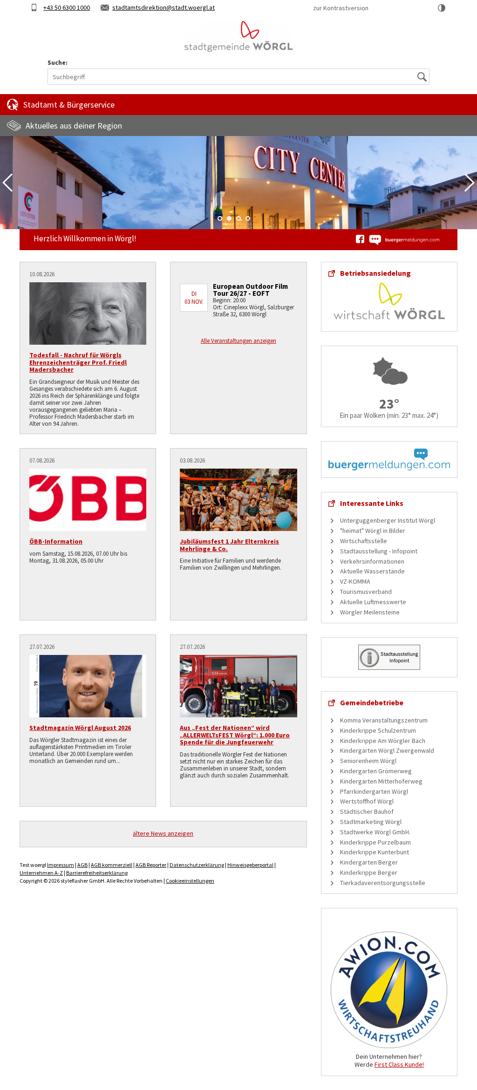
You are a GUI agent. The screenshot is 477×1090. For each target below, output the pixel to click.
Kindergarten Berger (369, 862)
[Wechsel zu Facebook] (360, 239)
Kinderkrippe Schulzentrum (378, 730)
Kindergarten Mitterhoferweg (381, 781)
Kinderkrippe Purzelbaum (375, 842)
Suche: (58, 63)
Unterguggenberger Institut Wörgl (387, 520)
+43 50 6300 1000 (66, 7)
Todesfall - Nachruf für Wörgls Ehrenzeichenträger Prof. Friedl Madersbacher (78, 362)
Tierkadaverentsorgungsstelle (382, 883)
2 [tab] (229, 218)
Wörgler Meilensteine (370, 612)
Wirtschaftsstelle (363, 541)
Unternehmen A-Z (41, 872)
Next (469, 182)
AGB (82, 864)
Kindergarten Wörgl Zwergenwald (387, 750)
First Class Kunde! (399, 1064)
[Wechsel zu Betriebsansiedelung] (389, 300)
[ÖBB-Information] (87, 500)
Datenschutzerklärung (197, 864)
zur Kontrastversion (340, 8)
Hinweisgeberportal (250, 864)
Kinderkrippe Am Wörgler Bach (382, 740)
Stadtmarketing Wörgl (371, 822)
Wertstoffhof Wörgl (367, 801)
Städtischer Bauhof (367, 811)
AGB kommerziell (111, 864)
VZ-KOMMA (355, 581)
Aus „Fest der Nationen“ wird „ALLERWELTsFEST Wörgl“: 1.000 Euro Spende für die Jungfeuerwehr (235, 734)
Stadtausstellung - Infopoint (378, 551)
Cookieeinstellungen (190, 880)
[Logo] (238, 36)
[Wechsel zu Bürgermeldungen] (403, 240)
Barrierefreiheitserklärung (97, 872)
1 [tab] (220, 218)
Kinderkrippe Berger (368, 872)
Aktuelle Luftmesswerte (373, 602)
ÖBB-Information (55, 541)
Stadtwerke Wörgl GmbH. (375, 832)
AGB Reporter (151, 864)
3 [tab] (238, 218)
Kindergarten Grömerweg (376, 771)
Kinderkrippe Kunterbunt (374, 852)
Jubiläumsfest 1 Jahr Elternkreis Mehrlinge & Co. (229, 544)
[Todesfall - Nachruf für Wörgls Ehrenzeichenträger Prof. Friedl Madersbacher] (87, 313)
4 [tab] (247, 218)
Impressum (60, 864)
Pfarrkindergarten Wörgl (374, 791)
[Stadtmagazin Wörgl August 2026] (87, 686)
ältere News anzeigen (163, 833)
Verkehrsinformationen (372, 561)
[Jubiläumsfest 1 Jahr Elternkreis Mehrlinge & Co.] (238, 500)
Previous (7, 182)
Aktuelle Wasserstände (372, 571)
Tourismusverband (366, 591)
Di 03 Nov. (194, 298)
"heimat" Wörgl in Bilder (372, 530)
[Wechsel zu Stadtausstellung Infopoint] (389, 657)
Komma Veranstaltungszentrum (384, 720)
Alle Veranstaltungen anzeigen (238, 341)
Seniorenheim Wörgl (368, 760)
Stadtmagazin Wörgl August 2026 (80, 727)
